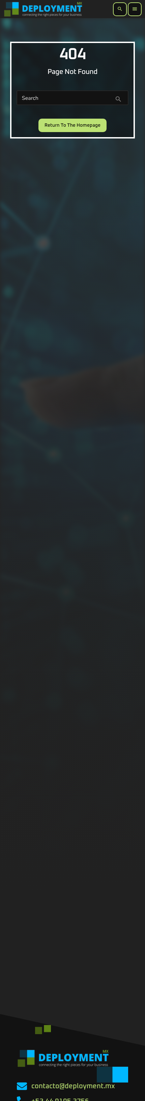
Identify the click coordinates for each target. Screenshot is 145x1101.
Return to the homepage (72, 125)
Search (30, 98)
